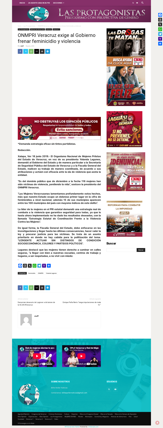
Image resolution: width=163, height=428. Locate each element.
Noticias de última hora (37, 29)
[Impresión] (42, 51)
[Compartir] (160, 43)
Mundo (80, 417)
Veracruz (48, 29)
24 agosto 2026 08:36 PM (39, 3)
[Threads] (160, 19)
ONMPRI (40, 273)
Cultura (66, 414)
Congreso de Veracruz (39, 414)
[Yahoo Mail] (160, 38)
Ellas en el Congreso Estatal (89, 414)
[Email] (36, 51)
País (130, 417)
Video (56, 419)
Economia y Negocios (102, 417)
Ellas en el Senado (107, 414)
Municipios (88, 417)
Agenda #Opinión (23, 414)
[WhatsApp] (31, 51)
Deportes (74, 414)
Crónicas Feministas (55, 414)
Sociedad (21, 419)
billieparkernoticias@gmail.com (74, 393)
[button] (142, 3)
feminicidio (31, 273)
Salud (135, 417)
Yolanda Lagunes (51, 273)
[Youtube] (137, 3)
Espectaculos (33, 417)
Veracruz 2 (39, 419)
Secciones (57, 3)
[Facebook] (20, 51)
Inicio (22, 3)
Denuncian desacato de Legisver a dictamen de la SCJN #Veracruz (36, 303)
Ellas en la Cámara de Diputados (126, 414)
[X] (160, 24)
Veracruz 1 (56, 29)
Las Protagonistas (29, 26)
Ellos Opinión (22, 417)
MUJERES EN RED (70, 417)
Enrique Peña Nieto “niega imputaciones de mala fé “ (82, 303)
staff (22, 46)
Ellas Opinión (44, 417)
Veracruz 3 (48, 419)
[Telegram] (47, 51)
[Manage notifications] (157, 423)
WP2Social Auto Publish (72, 427)
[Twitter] (133, 3)
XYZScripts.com (93, 427)
